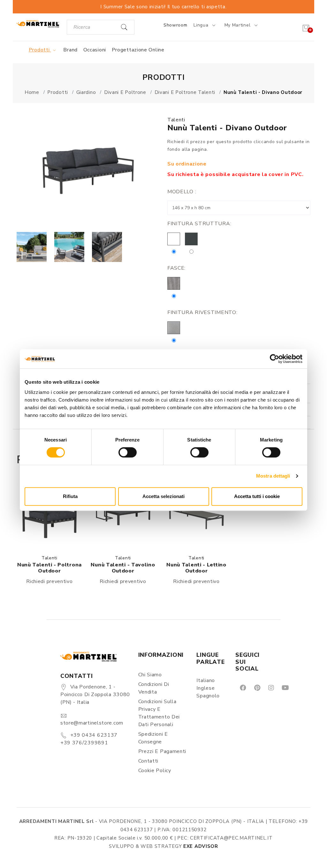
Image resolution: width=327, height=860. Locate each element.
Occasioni (94, 49)
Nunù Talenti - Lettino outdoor (196, 567)
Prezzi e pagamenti (162, 751)
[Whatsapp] (300, 687)
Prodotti (40, 49)
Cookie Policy (154, 770)
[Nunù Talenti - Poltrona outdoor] (49, 513)
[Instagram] (271, 687)
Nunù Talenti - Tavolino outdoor (123, 567)
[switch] (127, 452)
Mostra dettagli (273, 476)
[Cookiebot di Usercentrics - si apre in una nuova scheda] (274, 359)
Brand (70, 49)
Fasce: (176, 268)
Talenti (176, 119)
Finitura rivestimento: (202, 312)
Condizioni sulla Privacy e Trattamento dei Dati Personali (159, 713)
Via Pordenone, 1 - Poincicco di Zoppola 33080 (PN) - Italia (95, 694)
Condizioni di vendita (153, 688)
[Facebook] (242, 687)
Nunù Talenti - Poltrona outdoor (49, 567)
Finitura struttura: (199, 223)
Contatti (148, 760)
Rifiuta (70, 496)
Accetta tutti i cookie (257, 496)
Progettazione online (138, 49)
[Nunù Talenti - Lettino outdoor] (196, 513)
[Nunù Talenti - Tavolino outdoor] (123, 513)
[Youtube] (285, 687)
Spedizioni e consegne (153, 738)
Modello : (181, 191)
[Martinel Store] (38, 23)
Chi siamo (150, 674)
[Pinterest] (257, 687)
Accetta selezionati (163, 496)
